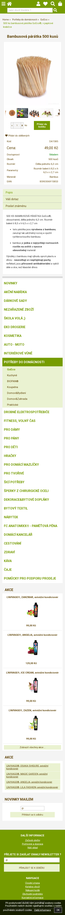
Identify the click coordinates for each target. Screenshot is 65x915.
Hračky (10, 456)
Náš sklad (32, 847)
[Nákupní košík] (61, 4)
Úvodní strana (32, 883)
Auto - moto (14, 344)
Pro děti (11, 447)
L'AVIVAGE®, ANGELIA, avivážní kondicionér (32, 635)
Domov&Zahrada (17, 398)
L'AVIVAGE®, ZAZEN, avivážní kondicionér (32, 710)
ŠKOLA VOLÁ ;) (14, 318)
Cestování (12, 543)
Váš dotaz (12, 199)
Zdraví (9, 552)
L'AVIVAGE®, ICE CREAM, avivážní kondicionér (32, 672)
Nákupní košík (32, 890)
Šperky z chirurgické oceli (26, 491)
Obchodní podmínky (32, 894)
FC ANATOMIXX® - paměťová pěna (30, 526)
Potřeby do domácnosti (24, 362)
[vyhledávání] (54, 4)
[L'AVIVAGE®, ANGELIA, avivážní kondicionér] (32, 648)
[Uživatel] (47, 4)
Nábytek (11, 517)
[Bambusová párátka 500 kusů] (32, 74)
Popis (9, 192)
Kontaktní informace (32, 897)
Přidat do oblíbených (19, 135)
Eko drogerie (14, 327)
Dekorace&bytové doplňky (26, 500)
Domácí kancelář (18, 535)
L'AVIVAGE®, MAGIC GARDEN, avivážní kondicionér (26, 775)
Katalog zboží (32, 886)
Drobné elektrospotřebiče (26, 412)
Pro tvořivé (14, 473)
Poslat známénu (16, 206)
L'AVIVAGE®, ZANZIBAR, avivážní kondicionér (32, 597)
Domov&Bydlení (16, 393)
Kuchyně (12, 375)
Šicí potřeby (14, 482)
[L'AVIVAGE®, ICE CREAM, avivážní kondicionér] (32, 686)
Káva (8, 561)
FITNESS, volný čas (19, 421)
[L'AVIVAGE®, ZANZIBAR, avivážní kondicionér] (32, 610)
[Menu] (3, 4)
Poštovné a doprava (32, 844)
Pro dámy (12, 429)
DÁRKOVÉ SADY (15, 301)
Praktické (12, 404)
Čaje (8, 570)
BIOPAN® (12, 381)
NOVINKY (10, 283)
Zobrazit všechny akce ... (32, 747)
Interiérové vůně (18, 353)
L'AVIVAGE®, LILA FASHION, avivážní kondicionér (32, 787)
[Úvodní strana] (11, 4)
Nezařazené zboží (19, 309)
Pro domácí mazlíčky (21, 464)
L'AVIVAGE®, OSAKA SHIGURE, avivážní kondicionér (27, 767)
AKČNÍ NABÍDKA (15, 292)
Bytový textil (16, 508)
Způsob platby (32, 840)
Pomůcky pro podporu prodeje (30, 578)
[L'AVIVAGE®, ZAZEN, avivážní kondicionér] (32, 723)
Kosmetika (12, 336)
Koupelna (12, 387)
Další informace (42, 910)
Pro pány (11, 438)
